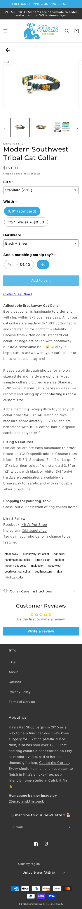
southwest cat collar (17, 571)
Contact (15, 682)
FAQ (12, 662)
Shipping (8, 173)
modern (59, 559)
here (72, 507)
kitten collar (42, 559)
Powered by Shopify (53, 904)
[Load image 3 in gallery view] (61, 127)
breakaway (11, 554)
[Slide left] (5, 128)
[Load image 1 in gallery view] (20, 127)
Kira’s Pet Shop (34, 524)
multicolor (37, 565)
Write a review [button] (41, 631)
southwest (54, 565)
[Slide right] (77, 128)
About (13, 672)
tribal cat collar (14, 577)
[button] (5, 31)
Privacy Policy (20, 692)
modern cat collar (15, 565)
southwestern (43, 571)
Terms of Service (22, 702)
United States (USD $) (39, 872)
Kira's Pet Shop (34, 904)
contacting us (56, 394)
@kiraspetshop (34, 530)
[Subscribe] (68, 827)
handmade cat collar (17, 559)
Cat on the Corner (54, 763)
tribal (59, 571)
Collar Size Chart (17, 294)
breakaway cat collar (36, 554)
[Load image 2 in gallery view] (40, 127)
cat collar (59, 554)
